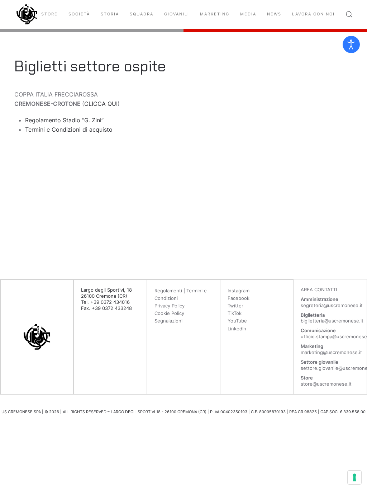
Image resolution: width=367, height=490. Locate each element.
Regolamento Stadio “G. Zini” (64, 120)
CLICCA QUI (101, 103)
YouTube (237, 321)
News (274, 14)
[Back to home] (26, 14)
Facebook (238, 298)
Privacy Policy (169, 305)
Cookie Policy (169, 313)
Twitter (235, 305)
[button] (349, 14)
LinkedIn (237, 328)
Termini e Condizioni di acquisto (69, 129)
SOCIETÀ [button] (79, 14)
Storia (110, 14)
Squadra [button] (141, 14)
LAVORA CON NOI (313, 14)
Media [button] (248, 14)
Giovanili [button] (176, 14)
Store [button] (49, 14)
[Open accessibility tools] (351, 44)
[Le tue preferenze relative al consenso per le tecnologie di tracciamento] (354, 477)
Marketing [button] (214, 14)
